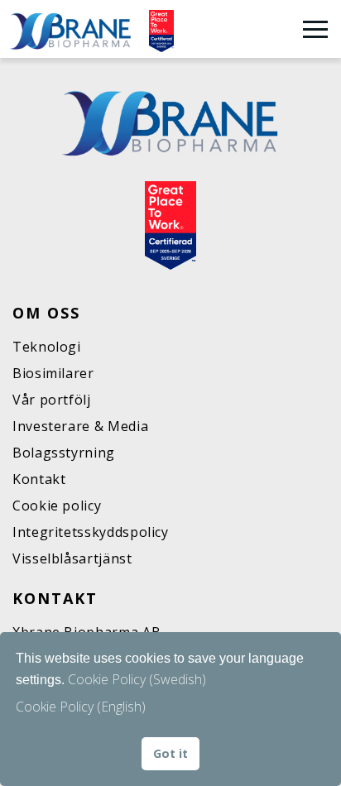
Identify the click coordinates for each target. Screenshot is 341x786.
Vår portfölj (51, 400)
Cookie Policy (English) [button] (81, 706)
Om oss (46, 313)
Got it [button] (170, 753)
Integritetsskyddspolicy (90, 532)
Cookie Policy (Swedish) (137, 679)
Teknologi (46, 347)
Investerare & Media (80, 426)
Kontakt (38, 479)
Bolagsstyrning (63, 452)
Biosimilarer (53, 373)
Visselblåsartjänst (72, 558)
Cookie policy (56, 505)
